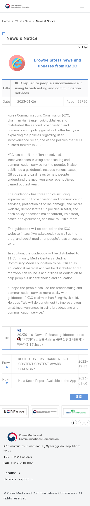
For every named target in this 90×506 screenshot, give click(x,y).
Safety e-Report (17, 479)
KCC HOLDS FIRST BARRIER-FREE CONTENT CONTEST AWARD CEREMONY (43, 364)
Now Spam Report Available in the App (47, 381)
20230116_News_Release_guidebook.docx (50, 335)
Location (10, 473)
